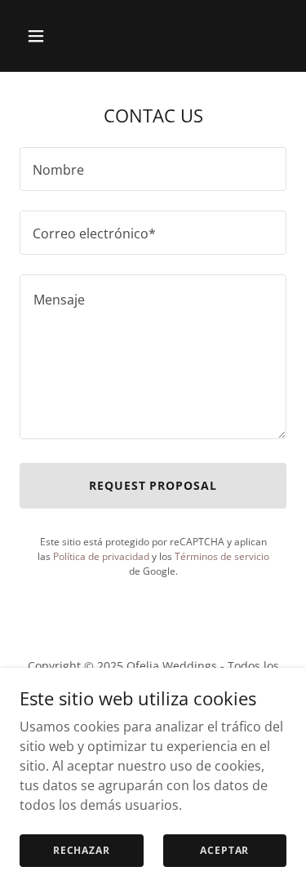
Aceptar (224, 850)
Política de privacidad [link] (101, 556)
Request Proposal (153, 485)
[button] (40, 36)
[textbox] (153, 169)
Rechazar (81, 850)
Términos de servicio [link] (222, 556)
